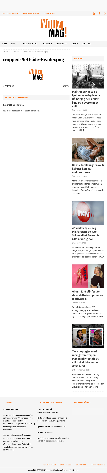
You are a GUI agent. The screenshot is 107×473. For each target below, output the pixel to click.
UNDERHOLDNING (30, 44)
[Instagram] (104, 13)
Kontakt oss (81, 465)
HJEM (4, 44)
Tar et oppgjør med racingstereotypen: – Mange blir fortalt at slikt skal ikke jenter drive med (85, 359)
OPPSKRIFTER (62, 44)
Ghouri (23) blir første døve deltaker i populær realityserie (87, 295)
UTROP (75, 44)
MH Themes (74, 470)
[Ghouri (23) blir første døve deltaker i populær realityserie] (88, 276)
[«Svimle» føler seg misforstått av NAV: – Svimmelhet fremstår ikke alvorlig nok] (88, 213)
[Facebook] (99, 13)
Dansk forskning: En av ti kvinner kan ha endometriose (88, 168)
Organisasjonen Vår (30, 13)
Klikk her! (61, 427)
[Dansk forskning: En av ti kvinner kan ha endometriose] (88, 150)
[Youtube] (94, 13)
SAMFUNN (47, 44)
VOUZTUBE (86, 44)
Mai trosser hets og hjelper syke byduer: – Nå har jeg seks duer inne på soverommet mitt (86, 99)
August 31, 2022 (80, 110)
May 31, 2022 (79, 303)
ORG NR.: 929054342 (97, 465)
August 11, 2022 (80, 176)
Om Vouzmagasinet (10, 13)
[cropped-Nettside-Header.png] (36, 81)
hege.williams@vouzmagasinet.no (51, 421)
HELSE (13, 44)
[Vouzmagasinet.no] (53, 39)
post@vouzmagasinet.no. (47, 412)
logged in (18, 111)
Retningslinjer (49, 465)
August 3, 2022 (80, 243)
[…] (82, 130)
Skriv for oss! (49, 13)
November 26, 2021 (82, 370)
